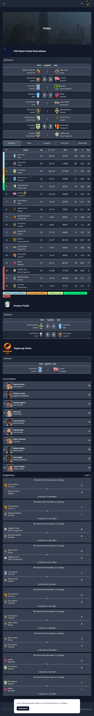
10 (54, 194)
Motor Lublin (18, 450)
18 (53, 278)
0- (52, 286)
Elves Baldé (17, 457)
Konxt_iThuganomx (24, 272)
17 (53, 240)
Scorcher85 (21, 196)
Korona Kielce (13, 484)
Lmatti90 (20, 226)
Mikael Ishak (18, 430)
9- (50, 217)
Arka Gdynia (18, 387)
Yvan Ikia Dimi (19, 421)
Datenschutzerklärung (81, 709)
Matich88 (21, 264)
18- (49, 171)
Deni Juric (17, 412)
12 (53, 263)
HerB (19, 203)
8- (50, 224)
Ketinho (20, 234)
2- (52, 171)
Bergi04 (20, 211)
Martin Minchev (19, 439)
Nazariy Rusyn (19, 384)
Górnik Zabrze (18, 423)
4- (52, 156)
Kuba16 (20, 173)
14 (54, 171)
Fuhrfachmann (22, 287)
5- (52, 194)
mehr (87, 475)
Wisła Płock (17, 414)
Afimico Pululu (19, 393)
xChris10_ (21, 257)
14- (50, 179)
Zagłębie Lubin (13, 528)
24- (50, 156)
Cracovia (16, 441)
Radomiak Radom (20, 460)
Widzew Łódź (13, 579)
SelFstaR (20, 280)
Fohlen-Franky (22, 188)
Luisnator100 (22, 219)
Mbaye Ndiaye (19, 448)
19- (50, 163)
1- (52, 163)
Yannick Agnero (19, 402)
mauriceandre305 (23, 242)
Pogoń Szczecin (14, 491)
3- (52, 247)
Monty (20, 165)
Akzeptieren (23, 708)
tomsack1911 (22, 249)
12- (49, 194)
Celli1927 (21, 180)
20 (53, 270)
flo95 (19, 157)
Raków (10, 659)
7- (50, 232)
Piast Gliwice (12, 601)
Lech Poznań (18, 405)
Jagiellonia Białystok (21, 396)
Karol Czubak (19, 466)
